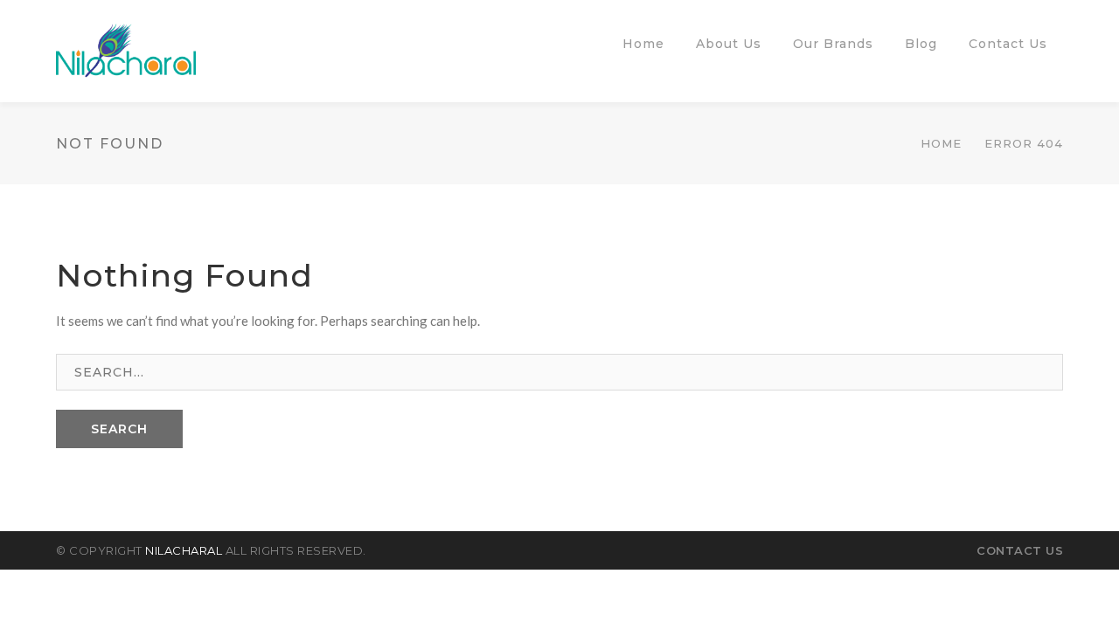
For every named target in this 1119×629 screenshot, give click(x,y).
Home (941, 143)
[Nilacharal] (126, 49)
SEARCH (119, 429)
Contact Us (1020, 550)
